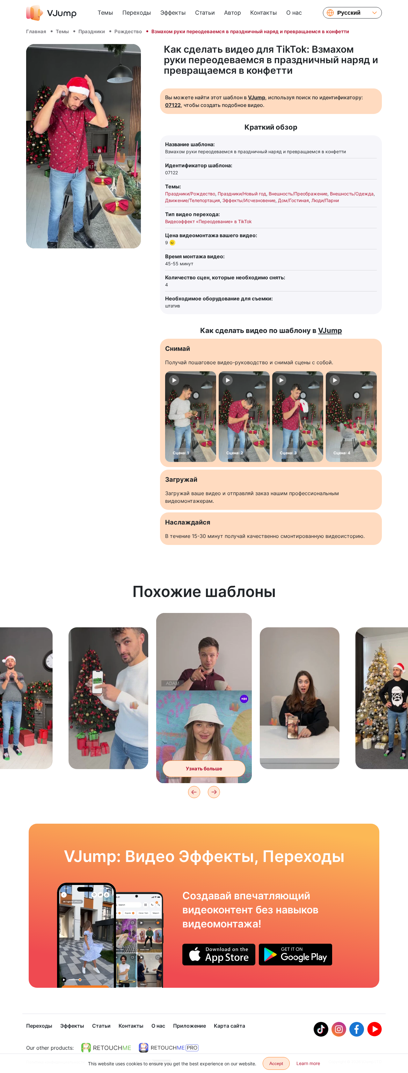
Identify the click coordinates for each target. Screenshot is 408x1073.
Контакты (263, 12)
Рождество (128, 31)
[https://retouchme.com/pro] (169, 1048)
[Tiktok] (321, 1029)
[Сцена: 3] (297, 416)
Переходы (136, 12)
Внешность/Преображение (298, 193)
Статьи (205, 12)
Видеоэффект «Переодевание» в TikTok (208, 221)
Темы (105, 12)
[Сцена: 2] (244, 416)
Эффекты (173, 12)
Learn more (308, 1063)
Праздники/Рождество (190, 193)
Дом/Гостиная (293, 200)
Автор (232, 12)
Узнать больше (108, 754)
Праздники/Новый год (242, 193)
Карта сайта (229, 1026)
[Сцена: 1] (190, 416)
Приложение (189, 1026)
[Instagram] (339, 1029)
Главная (36, 31)
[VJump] (51, 13)
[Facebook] (356, 1029)
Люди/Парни (325, 200)
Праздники (91, 31)
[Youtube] (374, 1029)
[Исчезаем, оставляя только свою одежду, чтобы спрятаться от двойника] (86, 935)
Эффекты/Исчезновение (248, 200)
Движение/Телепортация (192, 200)
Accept (276, 1063)
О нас (294, 12)
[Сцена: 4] (351, 416)
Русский (349, 13)
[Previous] (194, 792)
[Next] (214, 792)
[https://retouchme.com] (106, 1048)
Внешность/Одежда (352, 193)
